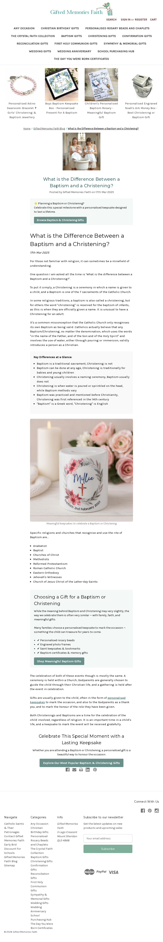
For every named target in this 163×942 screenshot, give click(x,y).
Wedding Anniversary (74, 51)
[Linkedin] (88, 769)
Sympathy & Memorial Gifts (125, 43)
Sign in (125, 19)
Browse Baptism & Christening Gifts (60, 220)
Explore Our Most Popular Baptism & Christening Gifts (81, 763)
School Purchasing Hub (116, 51)
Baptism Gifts (71, 36)
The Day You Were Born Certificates (81, 59)
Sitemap (9, 865)
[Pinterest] (95, 769)
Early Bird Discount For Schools (12, 849)
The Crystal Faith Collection (33, 36)
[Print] (81, 769)
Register (141, 19)
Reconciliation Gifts (32, 43)
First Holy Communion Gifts (75, 43)
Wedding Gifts (40, 51)
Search (111, 19)
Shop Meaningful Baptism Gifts (59, 661)
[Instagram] (157, 811)
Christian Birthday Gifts (60, 28)
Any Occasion (24, 28)
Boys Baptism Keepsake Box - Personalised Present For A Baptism (61, 108)
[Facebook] (68, 769)
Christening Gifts (102, 36)
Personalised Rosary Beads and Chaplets (117, 28)
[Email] (74, 769)
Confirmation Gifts (137, 36)
